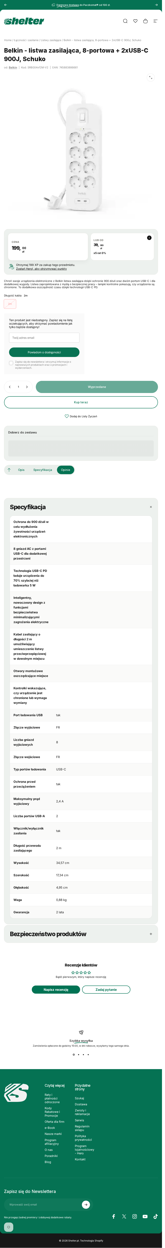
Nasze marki (53, 1134)
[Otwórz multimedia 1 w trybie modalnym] (151, 77)
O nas (49, 1150)
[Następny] (156, 5)
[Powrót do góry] (9, 470)
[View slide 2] (78, 1054)
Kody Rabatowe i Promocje (52, 1111)
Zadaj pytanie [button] (106, 990)
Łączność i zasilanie (26, 40)
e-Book (50, 1128)
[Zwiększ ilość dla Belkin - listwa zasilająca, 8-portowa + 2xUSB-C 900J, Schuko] (27, 387)
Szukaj (79, 1098)
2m (10, 303)
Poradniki (51, 1156)
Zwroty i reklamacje (82, 1112)
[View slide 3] (83, 1054)
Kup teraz (81, 402)
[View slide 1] (73, 1054)
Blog (48, 1162)
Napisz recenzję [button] (56, 990)
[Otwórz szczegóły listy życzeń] (135, 21)
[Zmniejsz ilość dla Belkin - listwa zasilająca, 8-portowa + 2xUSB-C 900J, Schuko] (8, 387)
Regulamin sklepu (82, 1128)
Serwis (79, 1120)
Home (8, 40)
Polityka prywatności (83, 1138)
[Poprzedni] (5, 5)
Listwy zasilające (51, 40)
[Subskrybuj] (86, 1205)
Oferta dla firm (54, 1122)
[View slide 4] (88, 1054)
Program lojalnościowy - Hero (84, 1149)
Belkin (13, 67)
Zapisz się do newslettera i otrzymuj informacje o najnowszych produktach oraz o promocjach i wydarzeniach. (43, 364)
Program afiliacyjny (52, 1142)
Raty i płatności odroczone (52, 1098)
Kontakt (80, 1159)
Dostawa (81, 1104)
